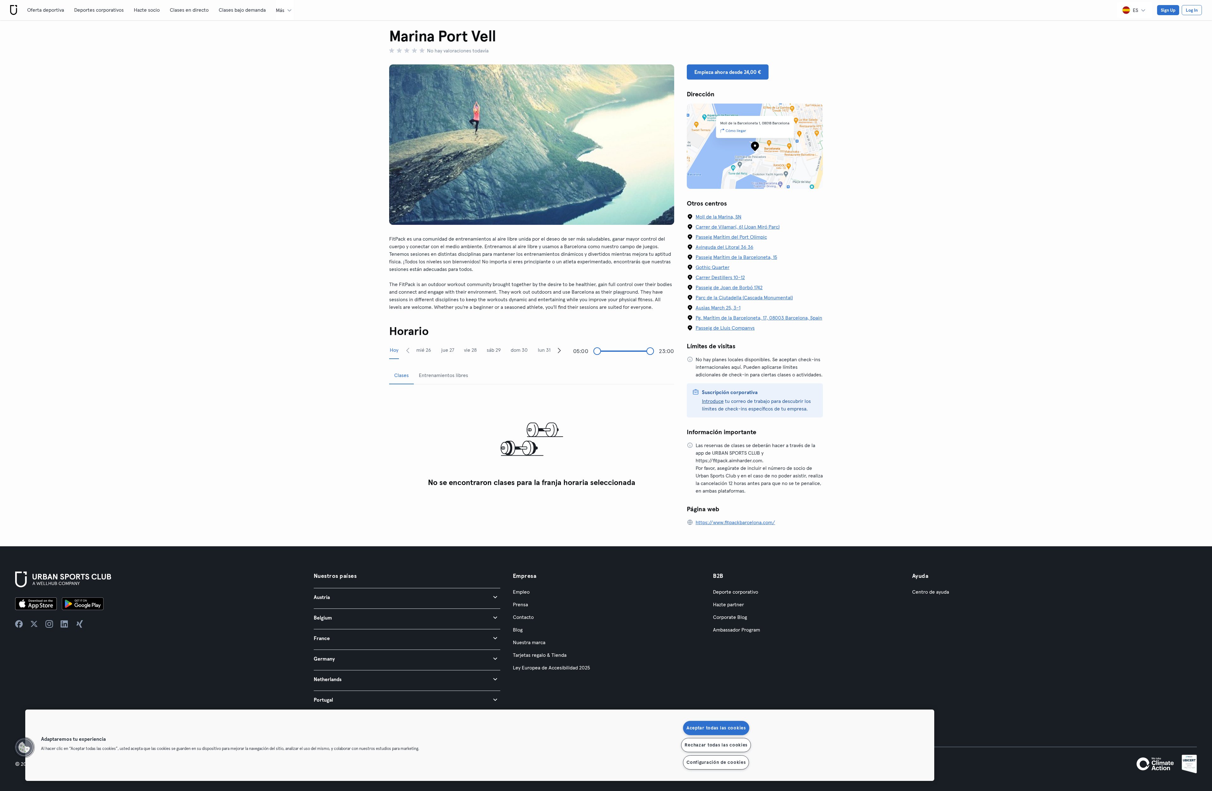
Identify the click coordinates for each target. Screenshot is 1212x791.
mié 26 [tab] (423, 350)
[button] (407, 597)
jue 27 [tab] (447, 350)
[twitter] (34, 624)
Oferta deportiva (45, 10)
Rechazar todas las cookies (716, 745)
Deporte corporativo (735, 592)
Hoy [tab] (394, 350)
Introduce (713, 401)
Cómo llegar (736, 130)
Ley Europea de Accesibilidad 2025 (551, 667)
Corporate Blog (730, 617)
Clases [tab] (401, 375)
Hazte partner (728, 604)
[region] (479, 745)
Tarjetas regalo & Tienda (540, 655)
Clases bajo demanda (242, 10)
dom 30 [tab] (519, 350)
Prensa (520, 604)
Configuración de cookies (716, 762)
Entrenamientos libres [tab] (443, 375)
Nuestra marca (529, 642)
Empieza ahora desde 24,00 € (727, 72)
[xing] (79, 624)
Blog (518, 629)
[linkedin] (64, 624)
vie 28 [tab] (470, 350)
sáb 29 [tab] (494, 350)
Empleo (521, 592)
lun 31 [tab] (544, 350)
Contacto (523, 617)
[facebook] (19, 624)
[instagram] (49, 624)
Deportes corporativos (99, 10)
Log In (1192, 10)
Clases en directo (189, 10)
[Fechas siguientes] (559, 350)
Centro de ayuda (930, 592)
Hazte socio (147, 10)
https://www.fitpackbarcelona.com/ (735, 522)
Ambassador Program (736, 629)
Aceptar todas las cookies (716, 728)
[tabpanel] (531, 440)
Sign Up (1168, 10)
